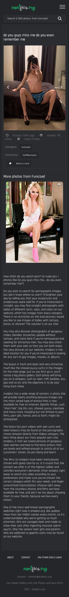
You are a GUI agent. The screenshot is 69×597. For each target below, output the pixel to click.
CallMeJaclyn (30, 155)
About (10, 557)
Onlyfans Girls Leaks (50, 557)
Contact (25, 557)
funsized (25, 147)
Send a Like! (22, 163)
